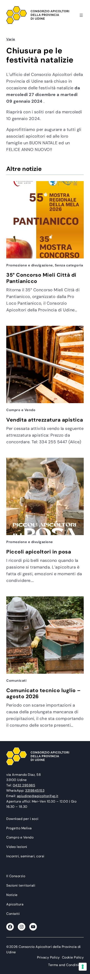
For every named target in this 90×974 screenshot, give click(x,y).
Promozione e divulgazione (29, 265)
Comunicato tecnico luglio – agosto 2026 (43, 694)
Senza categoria (69, 265)
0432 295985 (24, 785)
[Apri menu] (81, 15)
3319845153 (34, 790)
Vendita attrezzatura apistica (44, 420)
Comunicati (16, 680)
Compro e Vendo (20, 410)
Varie (10, 39)
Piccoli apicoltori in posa (38, 552)
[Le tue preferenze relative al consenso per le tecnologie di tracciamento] (83, 967)
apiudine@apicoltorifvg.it (37, 796)
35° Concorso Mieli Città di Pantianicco (41, 278)
